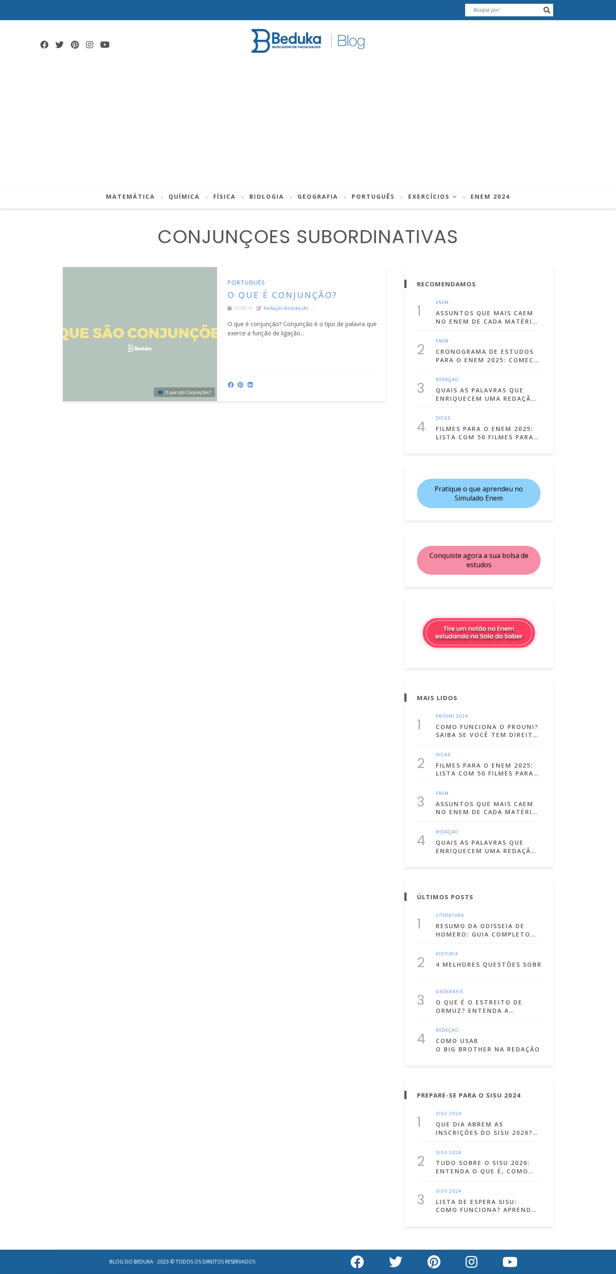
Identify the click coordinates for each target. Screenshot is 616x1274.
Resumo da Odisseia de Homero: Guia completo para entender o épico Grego (483, 930)
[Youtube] (104, 44)
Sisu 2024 (448, 1114)
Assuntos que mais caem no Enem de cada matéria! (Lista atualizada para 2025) (487, 317)
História (447, 954)
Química (184, 196)
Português (373, 196)
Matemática (130, 196)
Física (224, 196)
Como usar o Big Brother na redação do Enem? (488, 1045)
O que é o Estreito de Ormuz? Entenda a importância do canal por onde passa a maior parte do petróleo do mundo (483, 1006)
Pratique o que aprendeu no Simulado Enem (479, 493)
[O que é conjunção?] (140, 334)
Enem (442, 303)
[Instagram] (89, 44)
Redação (447, 380)
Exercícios (429, 196)
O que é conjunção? (282, 295)
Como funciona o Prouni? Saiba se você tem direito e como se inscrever (487, 731)
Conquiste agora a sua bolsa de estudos (479, 560)
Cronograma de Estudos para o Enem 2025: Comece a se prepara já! (487, 356)
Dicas (443, 418)
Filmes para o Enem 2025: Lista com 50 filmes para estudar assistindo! (484, 433)
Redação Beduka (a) (286, 308)
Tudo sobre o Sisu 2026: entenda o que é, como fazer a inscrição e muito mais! (487, 1167)
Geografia (318, 196)
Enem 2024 (490, 196)
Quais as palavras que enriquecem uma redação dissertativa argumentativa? (486, 394)
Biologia (266, 196)
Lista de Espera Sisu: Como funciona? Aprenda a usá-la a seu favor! (486, 1206)
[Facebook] (44, 44)
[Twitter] (59, 44)
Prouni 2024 (452, 716)
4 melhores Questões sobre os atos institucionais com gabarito (488, 964)
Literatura (450, 915)
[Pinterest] (74, 44)
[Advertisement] (308, 122)
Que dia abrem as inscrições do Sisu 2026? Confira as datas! (484, 1128)
